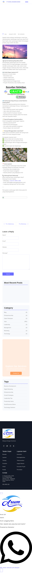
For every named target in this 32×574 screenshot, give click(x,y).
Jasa (5, 34)
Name (4, 235)
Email (4, 241)
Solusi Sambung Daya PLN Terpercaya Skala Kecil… (12, 288)
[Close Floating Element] (1, 493)
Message (5, 253)
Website (4, 247)
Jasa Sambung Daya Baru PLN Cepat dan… (14, 298)
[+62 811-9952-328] (15, 180)
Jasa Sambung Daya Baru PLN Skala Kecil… (16, 293)
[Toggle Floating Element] (1, 570)
